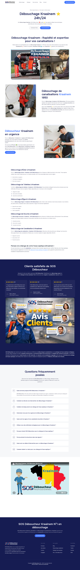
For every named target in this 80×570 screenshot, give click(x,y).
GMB (72, 552)
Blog (40, 2)
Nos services (35, 2)
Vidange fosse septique (57, 550)
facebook (73, 545)
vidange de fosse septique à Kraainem (39, 249)
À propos (43, 545)
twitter (72, 548)
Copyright (43, 552)
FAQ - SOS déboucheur (57, 552)
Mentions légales (35, 564)
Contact (45, 2)
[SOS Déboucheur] (10, 2)
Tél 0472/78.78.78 (70, 2)
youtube (72, 550)
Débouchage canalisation (58, 548)
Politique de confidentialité (43, 564)
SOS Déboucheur (36, 563)
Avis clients (43, 548)
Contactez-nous (34, 27)
